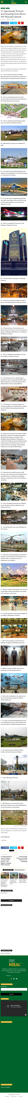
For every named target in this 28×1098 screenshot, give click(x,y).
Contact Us (20, 1096)
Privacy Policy (14, 1096)
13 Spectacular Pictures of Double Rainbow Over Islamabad (21, 859)
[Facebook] (11, 979)
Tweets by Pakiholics (5, 953)
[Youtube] (16, 979)
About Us (7, 1096)
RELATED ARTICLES (8, 869)
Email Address (4, 893)
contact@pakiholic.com (17, 975)
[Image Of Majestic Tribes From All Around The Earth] (23, 875)
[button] (25, 2)
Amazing (2, 877)
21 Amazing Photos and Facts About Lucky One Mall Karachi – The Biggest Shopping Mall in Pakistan (6, 861)
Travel (7, 8)
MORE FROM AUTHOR (19, 869)
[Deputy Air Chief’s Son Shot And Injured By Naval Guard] (14, 875)
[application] (14, 1007)
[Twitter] (14, 979)
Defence (2, 8)
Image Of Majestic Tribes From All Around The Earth (23, 881)
